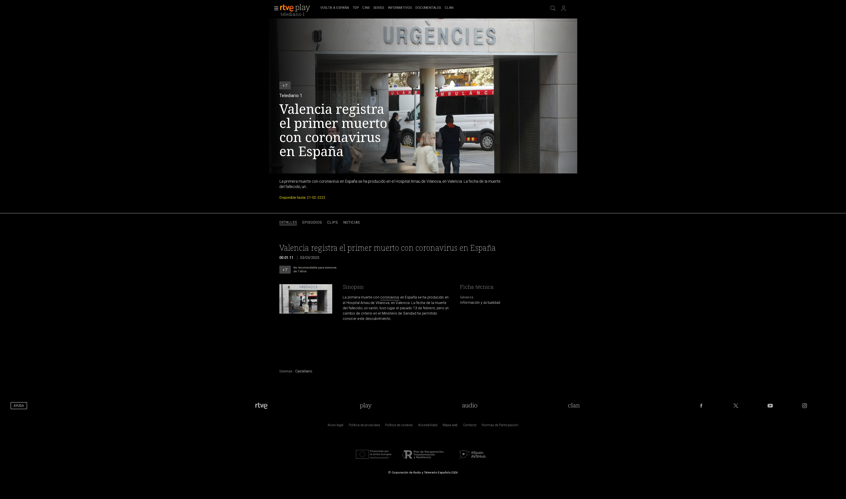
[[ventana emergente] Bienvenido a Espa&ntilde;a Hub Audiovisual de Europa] (472, 460)
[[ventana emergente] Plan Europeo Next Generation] (374, 460)
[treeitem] (334, 8)
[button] (275, 8)
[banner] (299, 8)
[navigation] (428, 8)
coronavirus (389, 297)
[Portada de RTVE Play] (295, 8)
